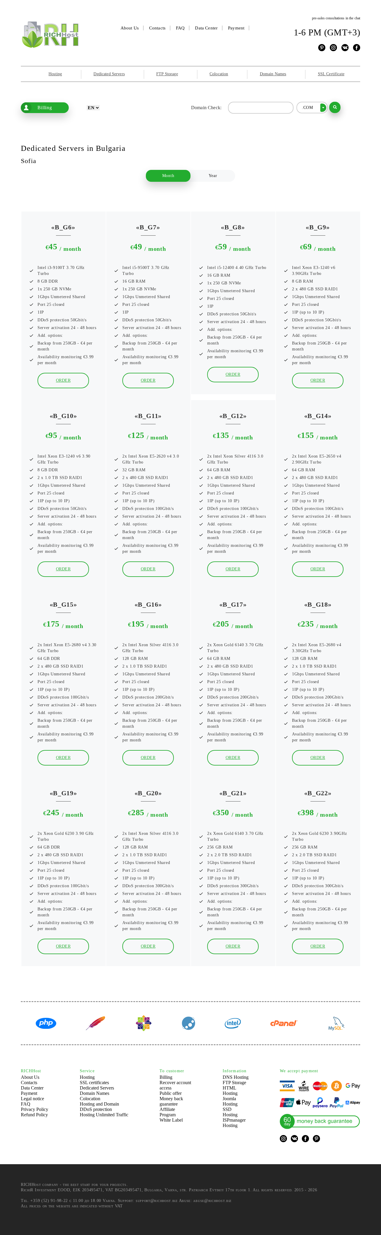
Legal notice (32, 1098)
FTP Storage (167, 74)
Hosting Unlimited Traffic (104, 1114)
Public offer (171, 1093)
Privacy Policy (34, 1109)
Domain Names (273, 74)
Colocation (219, 74)
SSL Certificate (331, 74)
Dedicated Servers (108, 74)
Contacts (157, 28)
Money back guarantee (171, 1101)
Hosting (55, 74)
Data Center (206, 28)
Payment (236, 28)
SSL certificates (94, 1082)
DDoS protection (96, 1109)
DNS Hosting (236, 1077)
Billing (45, 107)
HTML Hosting (230, 1090)
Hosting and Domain (99, 1103)
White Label (171, 1120)
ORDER (63, 380)
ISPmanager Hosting (234, 1122)
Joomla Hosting (230, 1101)
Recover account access (175, 1085)
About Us (130, 28)
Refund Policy (34, 1114)
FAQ (180, 28)
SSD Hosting (230, 1112)
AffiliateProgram (168, 1112)
